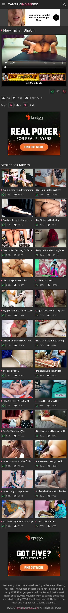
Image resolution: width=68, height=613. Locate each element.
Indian (17, 105)
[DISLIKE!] (64, 91)
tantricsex (23, 4)
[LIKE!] (52, 91)
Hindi (31, 105)
